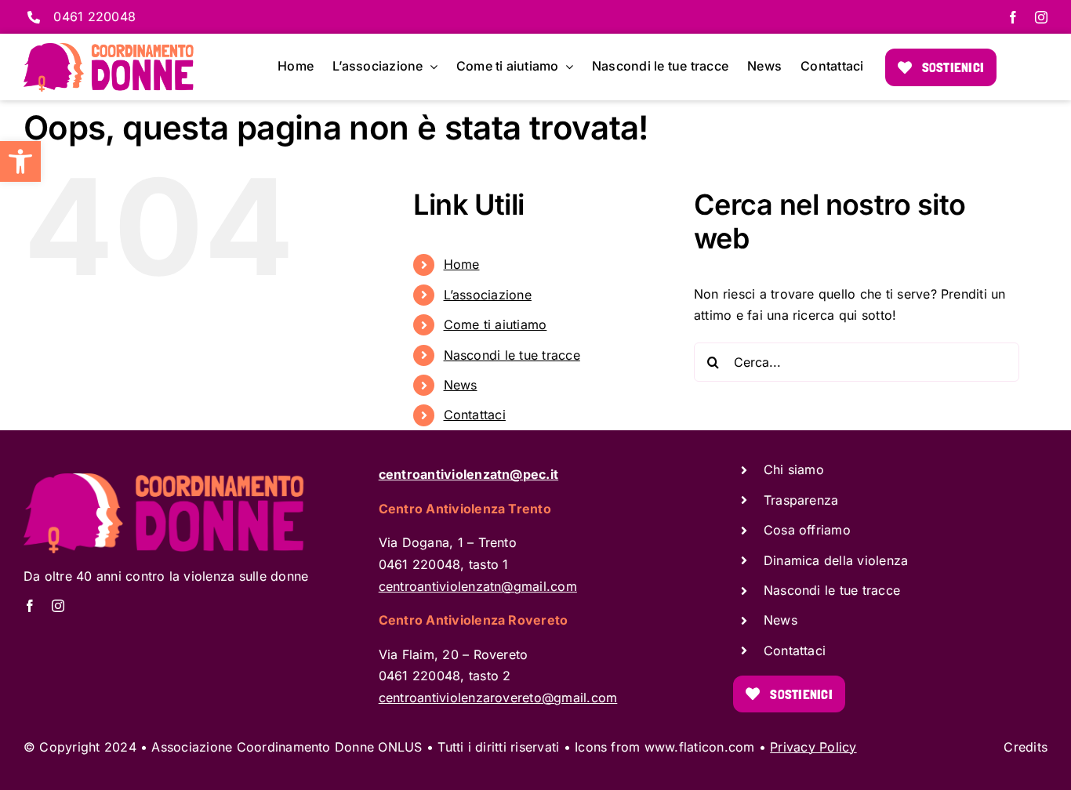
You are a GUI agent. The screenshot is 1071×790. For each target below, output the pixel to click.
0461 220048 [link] (94, 16)
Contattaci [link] (475, 414)
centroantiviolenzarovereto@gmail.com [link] (498, 697)
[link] (20, 161)
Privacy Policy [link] (813, 747)
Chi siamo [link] (794, 469)
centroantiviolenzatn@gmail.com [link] (478, 586)
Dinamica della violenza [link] (836, 560)
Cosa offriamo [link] (807, 530)
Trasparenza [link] (801, 500)
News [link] (460, 385)
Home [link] (462, 264)
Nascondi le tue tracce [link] (512, 355)
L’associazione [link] (488, 295)
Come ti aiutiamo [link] (495, 324)
